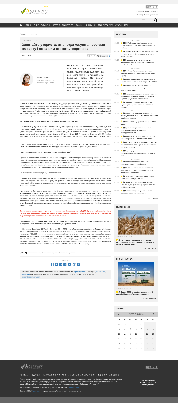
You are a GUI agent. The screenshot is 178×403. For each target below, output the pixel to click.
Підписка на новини (108, 375)
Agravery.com (36, 391)
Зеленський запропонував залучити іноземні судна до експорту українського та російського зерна (138, 184)
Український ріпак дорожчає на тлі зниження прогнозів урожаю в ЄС (136, 192)
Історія (118, 25)
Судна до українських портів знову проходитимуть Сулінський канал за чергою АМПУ (138, 153)
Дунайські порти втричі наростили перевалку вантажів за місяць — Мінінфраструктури (136, 130)
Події (126, 25)
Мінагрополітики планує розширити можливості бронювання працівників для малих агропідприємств (137, 170)
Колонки (79, 25)
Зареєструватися (151, 15)
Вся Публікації (149, 249)
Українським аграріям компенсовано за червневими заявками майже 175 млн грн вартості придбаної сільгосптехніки (138, 96)
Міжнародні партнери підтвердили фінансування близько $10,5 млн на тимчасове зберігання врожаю (139, 115)
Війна (36, 25)
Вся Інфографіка (148, 298)
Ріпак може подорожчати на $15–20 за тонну (138, 123)
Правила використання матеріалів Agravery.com (69, 375)
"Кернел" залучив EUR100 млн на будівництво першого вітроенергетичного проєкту (137, 104)
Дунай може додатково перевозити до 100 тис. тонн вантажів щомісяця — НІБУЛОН (139, 80)
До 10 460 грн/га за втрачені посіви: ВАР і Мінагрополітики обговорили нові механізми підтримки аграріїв (139, 144)
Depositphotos (73, 388)
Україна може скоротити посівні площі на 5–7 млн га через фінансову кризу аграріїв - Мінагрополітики (139, 54)
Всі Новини (152, 199)
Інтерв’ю (56, 25)
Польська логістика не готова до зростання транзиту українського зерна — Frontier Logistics (137, 62)
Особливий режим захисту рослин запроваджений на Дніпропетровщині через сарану (138, 73)
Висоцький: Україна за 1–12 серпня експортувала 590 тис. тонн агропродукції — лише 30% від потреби (135, 242)
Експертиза (67, 25)
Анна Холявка (43, 77)
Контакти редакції (30, 375)
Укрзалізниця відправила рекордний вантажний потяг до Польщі (137, 177)
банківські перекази (67, 253)
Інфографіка (90, 25)
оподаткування (34, 253)
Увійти (139, 15)
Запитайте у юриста (50, 253)
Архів (120, 308)
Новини (28, 25)
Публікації (45, 25)
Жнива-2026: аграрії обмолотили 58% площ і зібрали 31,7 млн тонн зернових (138, 137)
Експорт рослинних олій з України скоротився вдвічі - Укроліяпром (136, 163)
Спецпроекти (106, 25)
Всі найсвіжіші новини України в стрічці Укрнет (148, 383)
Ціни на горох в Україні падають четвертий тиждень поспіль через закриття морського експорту (137, 87)
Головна (23, 34)
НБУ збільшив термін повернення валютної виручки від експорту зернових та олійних (138, 45)
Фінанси (26, 56)
